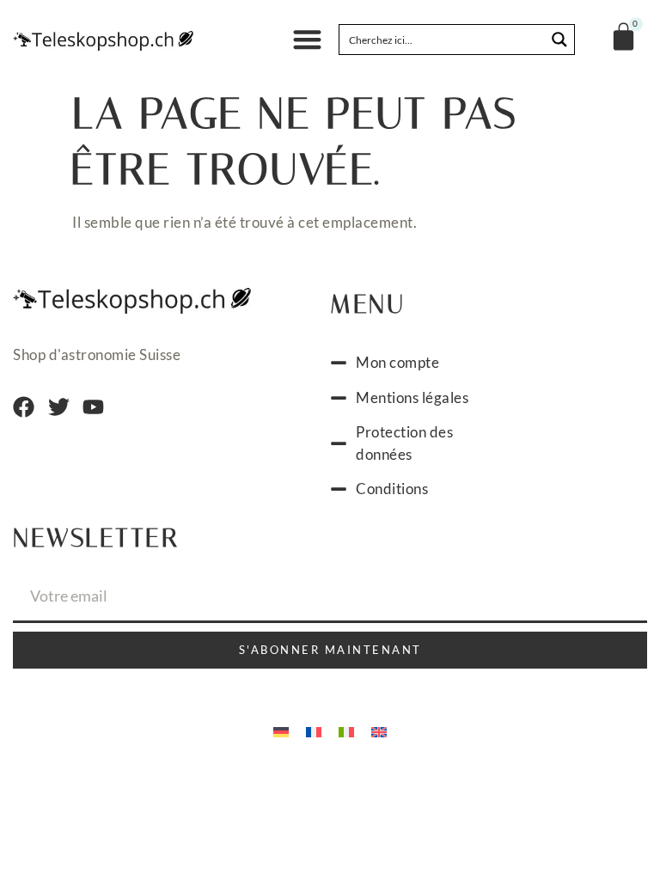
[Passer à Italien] (346, 730)
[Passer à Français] (313, 730)
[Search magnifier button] (559, 39)
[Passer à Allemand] (281, 730)
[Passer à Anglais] (379, 730)
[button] (307, 40)
